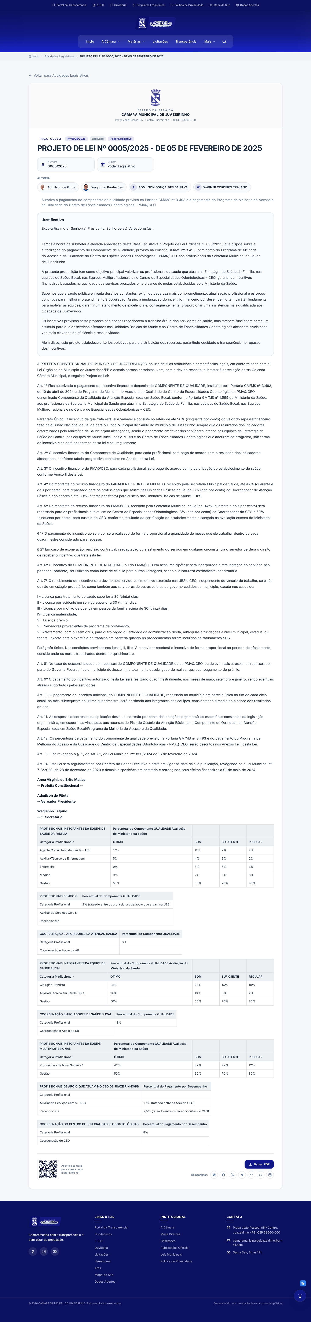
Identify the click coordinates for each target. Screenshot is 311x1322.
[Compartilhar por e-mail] (251, 1175)
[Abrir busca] (224, 41)
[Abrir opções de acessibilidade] (300, 1296)
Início (90, 41)
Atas (98, 1268)
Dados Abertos (105, 1281)
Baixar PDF (262, 1164)
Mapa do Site (104, 1274)
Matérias (134, 41)
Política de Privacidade (176, 1261)
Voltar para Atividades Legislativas (61, 75)
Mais (208, 41)
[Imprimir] (270, 1175)
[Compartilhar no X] (233, 1175)
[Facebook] (33, 1251)
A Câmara (109, 41)
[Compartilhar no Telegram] (242, 1175)
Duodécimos (103, 1234)
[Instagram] (44, 1251)
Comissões (168, 1241)
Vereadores (102, 1261)
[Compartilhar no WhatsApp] (214, 1175)
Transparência (186, 41)
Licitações (160, 41)
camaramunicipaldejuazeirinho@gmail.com (257, 1242)
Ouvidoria (101, 1247)
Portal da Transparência (111, 1227)
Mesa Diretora (170, 1234)
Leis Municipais (171, 1254)
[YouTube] (55, 1251)
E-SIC (98, 1241)
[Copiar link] (260, 1175)
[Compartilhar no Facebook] (223, 1175)
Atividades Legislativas (59, 56)
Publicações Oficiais (174, 1247)
